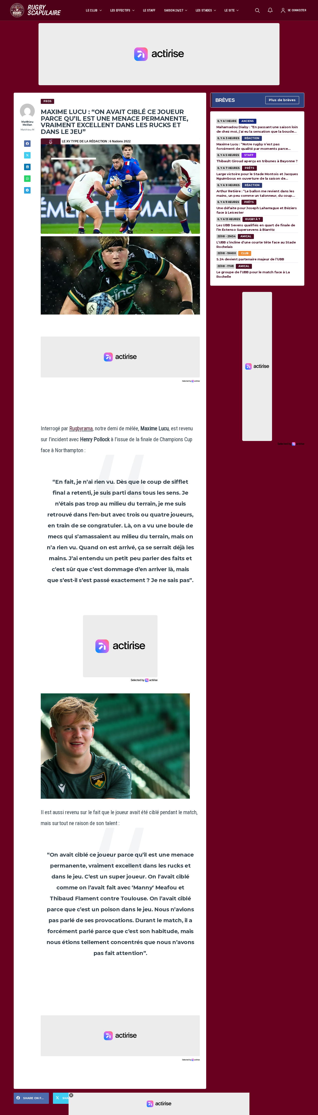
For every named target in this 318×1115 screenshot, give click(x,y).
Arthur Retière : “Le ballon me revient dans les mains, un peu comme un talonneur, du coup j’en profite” (255, 193)
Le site (230, 10)
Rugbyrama (81, 428)
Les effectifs (120, 10)
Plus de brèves (282, 100)
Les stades (204, 10)
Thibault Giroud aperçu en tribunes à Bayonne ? (257, 161)
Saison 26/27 (173, 10)
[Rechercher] (257, 10)
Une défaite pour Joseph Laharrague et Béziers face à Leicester (256, 210)
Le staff (149, 10)
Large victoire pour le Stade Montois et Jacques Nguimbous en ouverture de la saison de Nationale (257, 176)
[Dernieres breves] (270, 10)
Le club (91, 10)
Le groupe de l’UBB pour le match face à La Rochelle (253, 274)
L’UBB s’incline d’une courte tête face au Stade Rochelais (256, 244)
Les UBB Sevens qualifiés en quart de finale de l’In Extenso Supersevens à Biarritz (255, 227)
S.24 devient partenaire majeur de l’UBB (250, 259)
